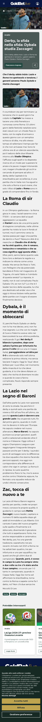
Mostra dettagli (9, 695)
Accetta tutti (21, 701)
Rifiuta (21, 707)
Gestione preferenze (21, 714)
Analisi (9, 11)
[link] (10, 651)
